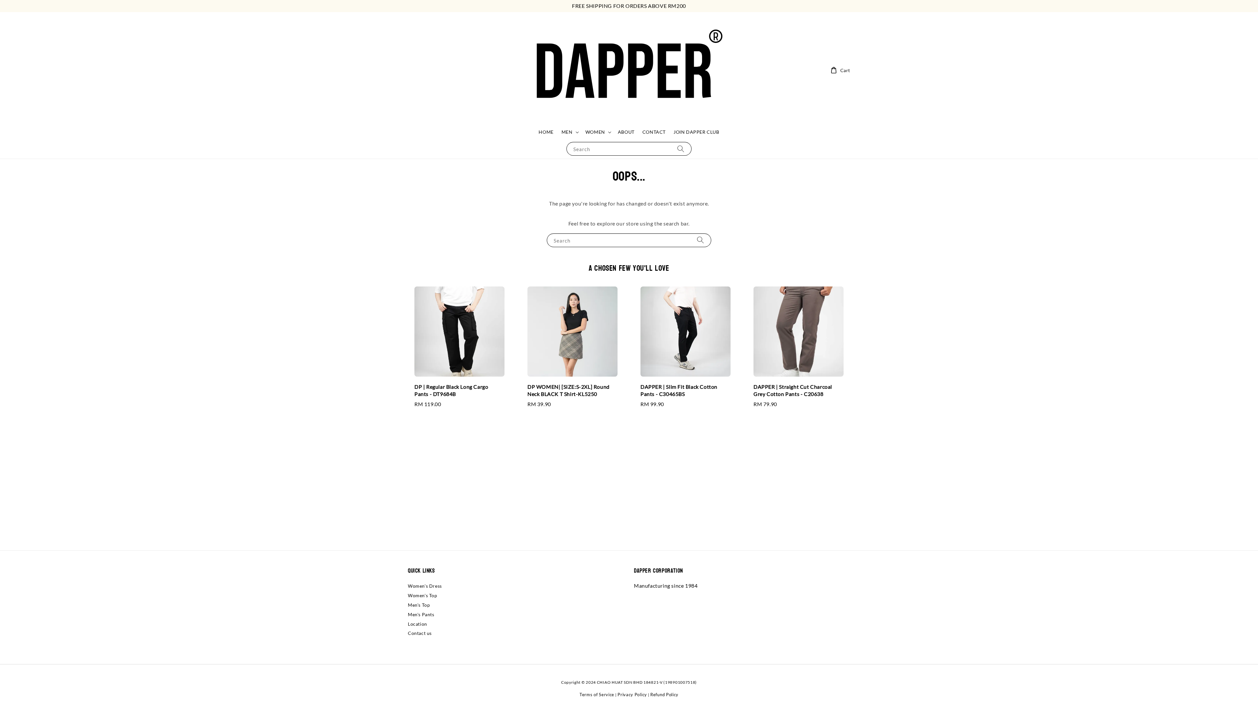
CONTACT (654, 132)
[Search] (680, 148)
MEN (567, 132)
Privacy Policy (632, 694)
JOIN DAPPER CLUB (696, 132)
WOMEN (595, 132)
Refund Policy (664, 694)
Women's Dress (425, 586)
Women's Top (422, 595)
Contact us (420, 633)
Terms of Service (597, 694)
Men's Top (419, 605)
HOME (546, 132)
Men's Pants (421, 614)
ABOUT (626, 132)
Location (417, 624)
